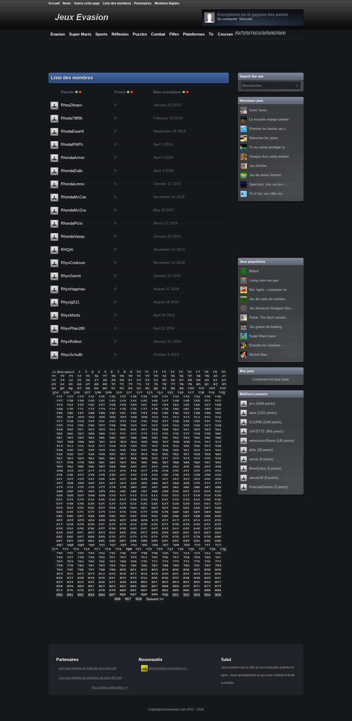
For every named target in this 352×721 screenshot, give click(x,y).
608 (134, 521)
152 (218, 401)
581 (186, 512)
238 (112, 426)
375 (207, 459)
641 (144, 529)
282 (70, 438)
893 (91, 595)
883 (155, 591)
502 (197, 492)
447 (123, 479)
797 (91, 570)
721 (138, 549)
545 (144, 504)
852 (165, 582)
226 (155, 422)
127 (123, 397)
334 (112, 450)
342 (197, 450)
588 (91, 516)
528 (133, 500)
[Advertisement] (176, 55)
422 (197, 471)
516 (176, 496)
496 (133, 492)
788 (165, 566)
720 (129, 549)
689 (144, 541)
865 (133, 586)
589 (102, 516)
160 (133, 405)
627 (165, 525)
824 (207, 574)
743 (197, 554)
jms (252, 403)
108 (98, 393)
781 (91, 566)
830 (102, 578)
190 (112, 413)
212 (176, 417)
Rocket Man (258, 355)
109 (108, 393)
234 (70, 426)
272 (133, 434)
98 (173, 389)
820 (165, 574)
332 (91, 450)
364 (91, 459)
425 (59, 475)
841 (218, 578)
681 (59, 541)
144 (133, 401)
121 (59, 397)
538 (70, 504)
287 (123, 438)
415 (123, 471)
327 (207, 446)
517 (186, 496)
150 (197, 401)
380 (91, 463)
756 (165, 558)
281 (59, 438)
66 (79, 385)
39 (207, 376)
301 (102, 442)
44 (71, 380)
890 (59, 595)
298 (70, 442)
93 (130, 389)
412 (91, 471)
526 (112, 500)
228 (176, 422)
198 (197, 413)
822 (186, 574)
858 (59, 586)
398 (112, 467)
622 (112, 525)
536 (218, 500)
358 (197, 455)
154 (70, 405)
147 (165, 401)
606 (113, 521)
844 (81, 582)
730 (59, 554)
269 (102, 434)
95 (147, 389)
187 (81, 413)
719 (118, 549)
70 (113, 385)
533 (186, 500)
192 (133, 413)
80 (198, 385)
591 (123, 516)
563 (165, 508)
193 (144, 413)
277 (186, 434)
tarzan (253, 459)
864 (123, 586)
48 (105, 380)
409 (60, 471)
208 (134, 417)
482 (155, 488)
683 (81, 541)
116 (180, 393)
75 (156, 385)
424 (218, 471)
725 (181, 549)
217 (59, 422)
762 (59, 562)
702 (113, 545)
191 (123, 413)
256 (133, 430)
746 (59, 558)
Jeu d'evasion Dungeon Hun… (271, 308)
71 (122, 385)
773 (176, 562)
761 (218, 558)
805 (176, 570)
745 (218, 554)
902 (186, 595)
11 (147, 372)
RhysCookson (73, 262)
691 (165, 541)
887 (197, 591)
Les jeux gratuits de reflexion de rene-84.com (90, 678)
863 (112, 586)
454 (197, 479)
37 (190, 376)
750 (102, 558)
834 (144, 578)
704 (134, 545)
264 (218, 430)
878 (102, 591)
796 (81, 570)
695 (207, 541)
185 (59, 413)
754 (144, 558)
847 (112, 582)
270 (112, 434)
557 (102, 508)
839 (197, 578)
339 (165, 450)
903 (197, 595)
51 (130, 380)
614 (197, 521)
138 (70, 401)
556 (91, 508)
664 (218, 533)
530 (155, 500)
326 (197, 446)
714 (65, 549)
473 (59, 488)
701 (102, 545)
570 (70, 512)
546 (155, 504)
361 (59, 459)
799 (112, 570)
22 (62, 376)
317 (102, 446)
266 (70, 434)
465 (144, 483)
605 (102, 521)
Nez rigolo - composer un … (270, 290)
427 (81, 475)
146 (155, 401)
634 (70, 529)
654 (112, 533)
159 (123, 405)
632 (218, 525)
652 (91, 533)
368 (133, 459)
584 (218, 512)
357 (186, 455)
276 (176, 434)
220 (91, 422)
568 (218, 508)
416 (133, 471)
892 (81, 595)
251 (81, 430)
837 (176, 578)
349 (102, 455)
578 (155, 512)
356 (176, 455)
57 (181, 380)
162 (155, 405)
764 (81, 562)
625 (144, 525)
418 (155, 471)
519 (207, 496)
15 (181, 372)
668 (91, 537)
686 (112, 541)
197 (186, 413)
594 (155, 516)
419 (165, 471)
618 (70, 525)
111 (129, 393)
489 (59, 492)
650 (70, 533)
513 (144, 496)
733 (91, 554)
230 (197, 422)
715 (76, 549)
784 (123, 566)
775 (197, 562)
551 (207, 504)
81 (207, 385)
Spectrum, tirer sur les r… (268, 184)
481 (144, 488)
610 (155, 521)
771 (155, 562)
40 (215, 376)
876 (81, 591)
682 (70, 541)
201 (60, 417)
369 (144, 459)
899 (155, 595)
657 (144, 533)
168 (218, 405)
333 (102, 450)
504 (218, 492)
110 (119, 393)
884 (165, 591)
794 (59, 570)
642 (155, 529)
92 (122, 389)
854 (186, 582)
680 (218, 537)
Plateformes (194, 34)
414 (112, 471)
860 (81, 586)
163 (165, 405)
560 (133, 508)
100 (191, 389)
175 (123, 409)
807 (197, 570)
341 (186, 450)
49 (113, 380)
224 (133, 422)
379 (81, 463)
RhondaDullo (71, 170)
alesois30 (256, 478)
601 (60, 521)
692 (176, 541)
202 (70, 417)
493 (102, 492)
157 (102, 405)
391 (207, 463)
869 (176, 586)
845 (91, 582)
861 (91, 586)
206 (113, 417)
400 (133, 467)
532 (176, 500)
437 (186, 475)
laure (252, 413)
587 (81, 516)
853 (176, 582)
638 (112, 529)
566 (197, 508)
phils (252, 450)
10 (139, 372)
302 (113, 442)
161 (144, 405)
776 (207, 562)
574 (112, 512)
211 (165, 417)
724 (170, 549)
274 (155, 434)
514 (155, 496)
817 (133, 574)
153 (59, 405)
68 (96, 385)
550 (197, 504)
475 (81, 488)
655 (123, 533)
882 (144, 591)
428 (91, 475)
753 (133, 558)
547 (165, 504)
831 (112, 578)
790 (186, 566)
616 (218, 521)
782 (102, 566)
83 (224, 385)
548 (176, 504)
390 (197, 463)
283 (81, 438)
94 (139, 389)
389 (186, 463)
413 (102, 471)
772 (165, 562)
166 (197, 405)
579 (165, 512)
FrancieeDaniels (261, 487)
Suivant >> (154, 599)
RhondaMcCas (73, 197)
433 (144, 475)
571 (81, 512)
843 (70, 582)
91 (113, 389)
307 (165, 442)
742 (186, 554)
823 (197, 574)
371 (165, 459)
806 (186, 570)
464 (133, 483)
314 (70, 446)
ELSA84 (255, 422)
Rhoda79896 (71, 118)
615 (207, 521)
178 (155, 409)
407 (207, 467)
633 (59, 529)
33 (156, 376)
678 (197, 537)
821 (176, 574)
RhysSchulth (71, 354)
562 (155, 508)
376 (218, 459)
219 (81, 422)
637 (102, 529)
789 (176, 566)
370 (155, 459)
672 (133, 537)
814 (102, 574)
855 (197, 582)
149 (186, 401)
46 (88, 380)
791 (197, 566)
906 (117, 599)
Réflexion (120, 34)
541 (102, 504)
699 (81, 545)
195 (165, 413)
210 (155, 417)
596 (176, 516)
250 (70, 430)
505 (60, 496)
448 (133, 479)
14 (172, 372)
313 (59, 446)
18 (206, 372)
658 (155, 533)
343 (207, 450)
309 (186, 442)
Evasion (58, 34)
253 (102, 430)
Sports (101, 34)
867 (155, 586)
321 (144, 446)
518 (197, 496)
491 (81, 492)
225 (144, 422)
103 (223, 389)
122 (70, 397)
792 (207, 566)
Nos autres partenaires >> (110, 687)
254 (112, 430)
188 (91, 413)
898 (144, 595)
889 (218, 591)
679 (207, 537)
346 (70, 455)
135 (207, 397)
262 (197, 430)
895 (112, 595)
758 (186, 558)
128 (133, 397)
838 (186, 578)
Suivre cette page (87, 3)
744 (207, 554)
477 (102, 488)
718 (108, 549)
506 (70, 496)
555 (81, 508)
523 (81, 500)
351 (123, 455)
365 (102, 459)
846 (102, 582)
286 (112, 438)
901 (176, 595)
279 (207, 434)
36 (181, 376)
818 (144, 574)
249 (59, 430)
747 (70, 558)
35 (173, 376)
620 (91, 525)
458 (70, 483)
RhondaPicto (71, 223)
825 (218, 574)
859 (70, 586)
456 (218, 479)
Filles (174, 34)
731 (70, 554)
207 (123, 417)
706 (155, 545)
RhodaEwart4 (72, 131)
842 (59, 582)
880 (123, 591)
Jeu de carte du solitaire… (268, 299)
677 (186, 537)
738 (144, 554)
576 (133, 512)
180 (176, 409)
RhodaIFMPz (72, 144)
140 (91, 401)
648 (218, 529)
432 (133, 475)
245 (186, 426)
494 (112, 492)
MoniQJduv (257, 468)
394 (70, 467)
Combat (158, 34)
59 (198, 380)
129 (144, 397)
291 (165, 438)
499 (165, 492)
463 (123, 483)
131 (165, 397)
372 (176, 459)
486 (197, 488)
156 (91, 405)
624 (133, 525)
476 (91, 488)
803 (155, 570)
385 (144, 463)
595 (165, 516)
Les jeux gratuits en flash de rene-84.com (87, 668)
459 (81, 483)
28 (113, 376)
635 (81, 529)
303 (123, 442)
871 (197, 586)
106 (77, 393)
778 (59, 566)
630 (197, 525)
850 (144, 582)
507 (81, 496)
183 (207, 409)
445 (102, 479)
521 (59, 500)
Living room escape (263, 280)
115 (170, 393)
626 (155, 525)
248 (218, 426)
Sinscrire (245, 19)
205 (102, 417)
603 (81, 521)
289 (144, 438)
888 (207, 591)
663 (207, 533)
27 (105, 376)
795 (70, 570)
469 (186, 483)
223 (123, 422)
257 (144, 430)
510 (113, 496)
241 (144, 426)
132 (176, 397)
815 (112, 574)
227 (165, 422)
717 (97, 549)
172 (91, 409)
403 (165, 467)
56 (173, 380)
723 (159, 549)
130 (155, 397)
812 (81, 574)
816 (123, 574)
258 (155, 430)
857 (218, 582)
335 (123, 450)
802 (144, 570)
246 (197, 426)
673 (144, 537)
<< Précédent (63, 372)
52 (139, 380)
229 (186, 422)
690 (155, 541)
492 (91, 492)
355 (165, 455)
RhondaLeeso (72, 184)
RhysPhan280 (73, 328)
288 (133, 438)
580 (176, 512)
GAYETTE (257, 431)
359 (207, 455)
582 (197, 512)
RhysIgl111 (70, 302)
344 (218, 450)
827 (70, 578)
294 (197, 438)
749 (91, 558)
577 (144, 512)
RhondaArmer (73, 157)
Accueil (54, 3)
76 (164, 385)
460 (91, 483)
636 (91, 529)
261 (186, 430)
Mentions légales (167, 3)
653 (102, 533)
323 (165, 446)
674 (155, 537)
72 (130, 385)
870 (186, 586)
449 (144, 479)
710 (197, 545)
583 (207, 512)
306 (155, 442)
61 (215, 380)
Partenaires (143, 3)
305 (144, 442)
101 (201, 389)
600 (218, 516)
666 (70, 537)
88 (88, 389)
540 (91, 504)
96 (156, 389)
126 (112, 397)
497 (144, 492)
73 (139, 385)
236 (91, 426)
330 (70, 450)
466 (155, 483)
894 (102, 595)
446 (112, 479)
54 (156, 380)
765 (91, 562)
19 (215, 372)
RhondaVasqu (73, 236)
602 (70, 521)
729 (223, 549)
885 (176, 591)
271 (123, 434)
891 (70, 595)
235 (81, 426)
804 (165, 570)
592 (133, 516)
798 (102, 570)
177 (144, 409)
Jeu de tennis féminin (265, 175)
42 (54, 380)
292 (176, 438)
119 (211, 393)
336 (133, 450)
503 (207, 492)
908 (139, 599)
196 (176, 413)
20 (223, 372)
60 (207, 380)
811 (70, 574)
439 (207, 475)
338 (155, 450)
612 (176, 521)
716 (86, 549)
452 (176, 479)
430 (112, 475)
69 (105, 385)
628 (176, 525)
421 (186, 471)
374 (197, 459)
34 (164, 376)
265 (59, 434)
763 (70, 562)
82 (215, 385)
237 (102, 426)
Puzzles (140, 34)
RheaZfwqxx (71, 105)
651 (81, 533)
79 (190, 385)
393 (59, 467)
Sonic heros (258, 110)
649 (59, 533)
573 (102, 512)
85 (62, 389)
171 (81, 409)
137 (59, 401)
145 (144, 401)
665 (59, 537)
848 (123, 582)
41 (224, 376)
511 (123, 496)
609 (144, 521)
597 (186, 516)
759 (197, 558)
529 (144, 500)
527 (123, 500)
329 (59, 450)
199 (207, 413)
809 (218, 570)
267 (81, 434)
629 (186, 525)
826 (59, 578)
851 (155, 582)
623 (123, 525)
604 (91, 521)
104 (56, 393)
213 (186, 417)
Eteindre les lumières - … (268, 345)
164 (176, 405)
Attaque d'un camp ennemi (269, 156)
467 (165, 483)
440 (218, 475)
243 (165, 426)
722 (149, 549)
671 (123, 537)
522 (70, 500)
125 (102, 397)
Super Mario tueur (262, 336)
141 (102, 401)
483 (165, 488)
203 (81, 417)
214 (197, 417)
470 (197, 483)
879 (112, 591)
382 (112, 463)
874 (59, 591)
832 (123, 578)
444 (91, 479)
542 (112, 504)
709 (186, 545)
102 (212, 389)
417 (144, 471)
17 (198, 372)
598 (197, 516)
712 (218, 545)
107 (87, 393)
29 (122, 376)
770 (144, 562)
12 (155, 372)
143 (123, 401)
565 (186, 508)
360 (218, 455)
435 (165, 475)
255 (123, 430)
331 (81, 450)
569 (59, 512)
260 (176, 430)
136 (218, 397)
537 (59, 504)
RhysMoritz (70, 315)
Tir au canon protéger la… (268, 147)
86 (71, 389)
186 (70, 413)
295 (207, 438)
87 (79, 389)
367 (123, 459)
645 (186, 529)
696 (218, 541)
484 (176, 488)
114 (160, 393)
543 (123, 504)
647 (207, 529)
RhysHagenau (73, 289)
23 (71, 376)
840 (207, 578)
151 (207, 401)
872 (207, 586)
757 (176, 558)
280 (218, 434)
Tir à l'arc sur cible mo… (267, 194)
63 (54, 385)
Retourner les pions (263, 138)
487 (207, 488)
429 (102, 475)
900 (165, 595)
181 (186, 409)
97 (164, 389)
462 (112, 483)
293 (186, 438)
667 (81, 537)
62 (224, 380)
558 (112, 508)
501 (186, 492)
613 (186, 521)
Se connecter (227, 19)
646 (197, 529)
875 (70, 591)
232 (218, 422)
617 (59, 525)
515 (165, 496)
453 (186, 479)
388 (176, 463)
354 (155, 455)
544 (133, 504)
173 (102, 409)
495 (123, 492)
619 (81, 525)
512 (133, 496)
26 (96, 376)
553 (59, 508)
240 (133, 426)
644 (176, 529)
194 (155, 413)
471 (207, 483)
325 (186, 446)
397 (102, 467)
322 (155, 446)
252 (91, 430)
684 (91, 541)
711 (208, 545)
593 (144, 516)
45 (79, 380)
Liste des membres (117, 3)
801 (133, 570)
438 (197, 475)
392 (218, 463)
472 (218, 483)
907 (128, 599)
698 (70, 545)
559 (123, 508)
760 (207, 558)
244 (176, 426)
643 (165, 529)
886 (186, 591)
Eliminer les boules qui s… (269, 129)
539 (81, 504)
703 (123, 545)
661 (186, 533)
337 (144, 450)
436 (176, 475)
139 (81, 401)
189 (102, 413)
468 (176, 483)
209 (144, 417)
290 (155, 438)
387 (165, 463)
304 (134, 442)
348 (91, 455)
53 (147, 380)
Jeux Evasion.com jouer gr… (168, 668)
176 (133, 409)
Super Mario (80, 34)
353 (144, 455)
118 (201, 393)
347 (81, 455)
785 (133, 566)
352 (133, 455)
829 (91, 578)
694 (197, 541)
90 (105, 389)
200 (218, 413)
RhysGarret (71, 276)
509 (102, 496)
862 (102, 586)
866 (144, 586)
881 (133, 591)
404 (176, 467)
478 (112, 488)
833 (133, 578)
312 (218, 442)
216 (218, 417)
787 (155, 566)
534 (197, 500)
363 (81, 459)
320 (133, 446)
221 (102, 422)
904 (207, 595)
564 (176, 508)
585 (59, 516)
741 (176, 554)
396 (91, 467)
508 (91, 496)
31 (139, 376)
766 (102, 562)
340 (176, 450)
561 (144, 508)
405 (186, 467)
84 (54, 389)
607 (123, 521)
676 (176, 537)
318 (112, 446)
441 (59, 479)
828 (81, 578)
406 (197, 467)
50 (122, 380)
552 (218, 504)
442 (70, 479)
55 (164, 380)
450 (155, 479)
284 (91, 438)
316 (91, 446)
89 (96, 389)
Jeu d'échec (258, 166)
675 (165, 537)
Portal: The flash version (267, 317)
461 (102, 483)
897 (133, 595)
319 (123, 446)
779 (70, 566)
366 (112, 459)
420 (176, 471)
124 (91, 397)
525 (102, 500)
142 (112, 401)
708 (176, 545)
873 (218, 586)
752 (123, 558)
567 (207, 508)
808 (207, 570)
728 (212, 549)
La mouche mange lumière (269, 119)
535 (207, 500)
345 (59, 455)
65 (71, 385)
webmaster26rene (262, 441)
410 (70, 471)
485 (186, 488)
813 (91, 574)
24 (79, 376)
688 (133, 541)
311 (208, 442)
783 (112, 566)
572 (91, 512)
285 (102, 438)
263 (207, 430)
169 (59, 409)
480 (133, 488)
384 (133, 463)
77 (173, 385)
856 (207, 582)
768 (123, 562)
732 (81, 554)
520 (218, 496)
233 (59, 426)
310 (197, 442)
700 (91, 545)
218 (70, 422)
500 (176, 492)
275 (165, 434)
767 (112, 562)
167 (207, 405)
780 (81, 566)
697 (60, 545)
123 (81, 397)
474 (70, 488)
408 (218, 467)
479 (123, 488)
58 (190, 380)
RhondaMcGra (73, 210)
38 (198, 376)
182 (197, 409)
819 (155, 574)
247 (207, 426)
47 (96, 380)
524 (91, 500)
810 (60, 574)
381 (102, 463)
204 (91, 417)
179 (165, 409)
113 (150, 393)
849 (133, 582)
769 (133, 562)
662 (197, 533)
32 (147, 376)
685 (102, 541)
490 (70, 492)
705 (144, 545)
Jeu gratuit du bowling (265, 327)
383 (123, 463)
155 (81, 405)
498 (155, 492)
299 (81, 442)
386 (155, 463)
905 (218, 595)
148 (176, 401)
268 (91, 434)
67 (88, 385)
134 (197, 397)
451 (165, 479)
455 (207, 479)
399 (123, 467)
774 (186, 562)
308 (176, 442)
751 (112, 558)
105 (66, 393)
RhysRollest (71, 341)
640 (133, 529)
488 (218, 488)
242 (155, 426)
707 (165, 545)
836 (165, 578)
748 (81, 558)
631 (207, 525)
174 (112, 409)
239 (123, 426)
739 (155, 554)
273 (144, 434)
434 (155, 475)
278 (197, 434)
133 (186, 397)
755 (155, 558)
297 (60, 442)
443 (81, 479)
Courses (225, 34)
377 (59, 463)
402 (155, 467)
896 (123, 595)
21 (54, 376)
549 (186, 504)
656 (133, 533)
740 (165, 554)
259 (165, 430)
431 (123, 475)
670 (112, 537)
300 (91, 442)
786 (144, 566)
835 (155, 578)
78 (181, 385)
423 (207, 471)
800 (123, 570)
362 (70, 459)
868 (165, 586)
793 (218, 566)
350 (112, 455)
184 (218, 409)
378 (70, 463)
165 (186, 405)
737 (133, 554)
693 (186, 541)
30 (130, 376)
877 (91, 591)
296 (218, 438)
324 (176, 446)
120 (222, 393)
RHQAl (67, 249)
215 (207, 417)
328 (218, 446)
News (67, 3)
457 (59, 483)
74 (147, 385)
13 (164, 372)
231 (207, 422)
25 (88, 376)
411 (81, 471)
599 (207, 516)
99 (181, 389)
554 (70, 508)
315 (81, 446)
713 (55, 549)
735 (112, 554)
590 (112, 516)
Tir (211, 34)
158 (112, 405)
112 (139, 393)
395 (81, 467)
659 (165, 533)
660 (176, 533)
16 (189, 372)
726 (191, 549)
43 (62, 380)
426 (70, 475)
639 (123, 529)
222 (112, 422)
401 (144, 467)
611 (165, 521)
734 (102, 554)
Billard (253, 271)
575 (123, 512)
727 (202, 549)
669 (102, 537)
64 (62, 385)
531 (165, 500)
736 (123, 554)
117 (191, 393)
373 (186, 459)
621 (102, 525)
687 (123, 541)
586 (70, 516)
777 (218, 562)
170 (70, 409)
